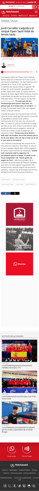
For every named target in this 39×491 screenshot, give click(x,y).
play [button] (2, 72)
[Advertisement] (19, 288)
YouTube (29, 486)
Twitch (24, 486)
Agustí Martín (30, 184)
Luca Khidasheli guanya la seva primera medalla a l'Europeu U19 (17, 366)
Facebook (15, 486)
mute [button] (37, 72)
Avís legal (34, 470)
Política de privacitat (29, 473)
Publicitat (6, 473)
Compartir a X (15, 193)
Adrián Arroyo (10, 64)
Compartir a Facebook (5, 193)
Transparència (13, 470)
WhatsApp (34, 486)
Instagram (5, 486)
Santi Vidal (19, 184)
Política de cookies (16, 473)
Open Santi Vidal (7, 184)
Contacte (5, 470)
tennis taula (6, 180)
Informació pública (24, 470)
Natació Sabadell (7, 101)
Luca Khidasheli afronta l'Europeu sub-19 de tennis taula (19, 397)
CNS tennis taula (18, 180)
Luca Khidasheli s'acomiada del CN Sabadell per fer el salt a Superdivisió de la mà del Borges (18, 429)
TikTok (19, 486)
